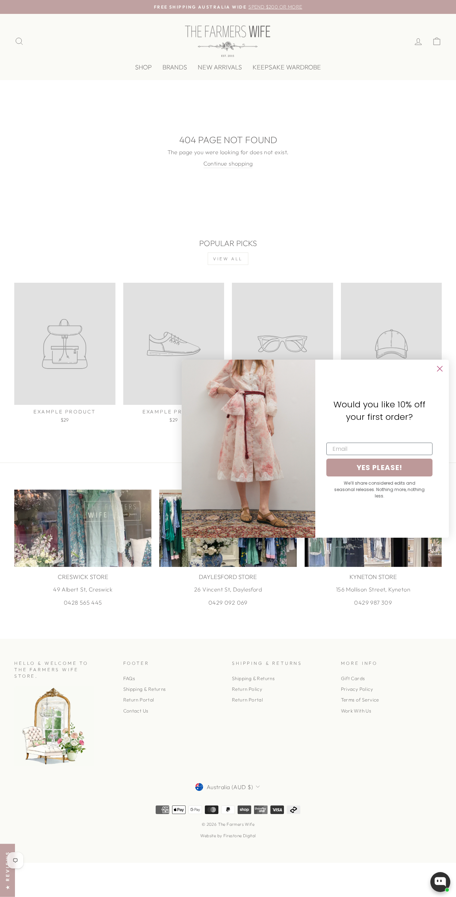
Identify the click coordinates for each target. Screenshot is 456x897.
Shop (143, 67)
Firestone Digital (239, 835)
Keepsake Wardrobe (287, 67)
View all (228, 258)
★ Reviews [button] (7, 870)
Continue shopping (228, 163)
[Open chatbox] (440, 882)
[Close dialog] (440, 369)
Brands (174, 67)
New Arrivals (220, 67)
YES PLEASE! (379, 468)
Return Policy (247, 689)
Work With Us (356, 711)
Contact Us (136, 711)
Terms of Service (360, 700)
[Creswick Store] (82, 528)
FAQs (129, 678)
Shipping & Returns (144, 689)
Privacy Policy (357, 689)
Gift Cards (353, 678)
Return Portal (138, 700)
